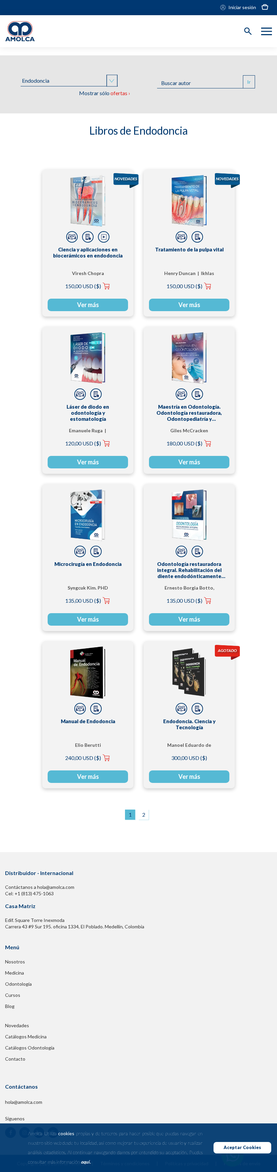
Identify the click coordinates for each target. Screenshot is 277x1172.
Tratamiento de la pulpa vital (189, 249)
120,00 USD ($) (83, 443)
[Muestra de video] (103, 237)
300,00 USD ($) (189, 758)
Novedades (17, 1025)
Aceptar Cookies (242, 1147)
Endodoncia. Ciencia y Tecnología (189, 724)
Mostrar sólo (104, 93)
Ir (249, 82)
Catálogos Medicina (26, 1036)
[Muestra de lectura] (72, 237)
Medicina (14, 973)
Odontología (18, 984)
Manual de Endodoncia (88, 721)
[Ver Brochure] (88, 237)
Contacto (15, 1059)
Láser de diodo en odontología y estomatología (88, 413)
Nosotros (15, 961)
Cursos (12, 995)
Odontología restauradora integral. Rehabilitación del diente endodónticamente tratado (189, 570)
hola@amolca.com (23, 1102)
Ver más (88, 304)
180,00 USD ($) (184, 443)
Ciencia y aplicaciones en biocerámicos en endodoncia (88, 252)
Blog (10, 1006)
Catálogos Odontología (29, 1048)
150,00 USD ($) (83, 286)
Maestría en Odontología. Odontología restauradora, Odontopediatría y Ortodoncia (189, 413)
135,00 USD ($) (83, 600)
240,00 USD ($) (83, 758)
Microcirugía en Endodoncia (88, 564)
